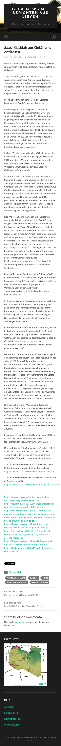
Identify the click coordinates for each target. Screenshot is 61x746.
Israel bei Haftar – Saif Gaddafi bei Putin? (23, 605)
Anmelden (9, 706)
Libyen (46, 578)
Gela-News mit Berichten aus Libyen (30, 13)
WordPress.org (11, 724)
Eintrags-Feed (11, 712)
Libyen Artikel (15, 572)
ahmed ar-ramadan (16, 578)
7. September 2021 (13, 57)
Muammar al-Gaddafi (17, 582)
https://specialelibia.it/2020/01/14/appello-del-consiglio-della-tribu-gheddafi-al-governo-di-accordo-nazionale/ (27, 534)
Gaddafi (34, 578)
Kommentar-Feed (13, 718)
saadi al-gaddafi (40, 582)
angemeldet (19, 622)
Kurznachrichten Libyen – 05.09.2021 (21, 593)
